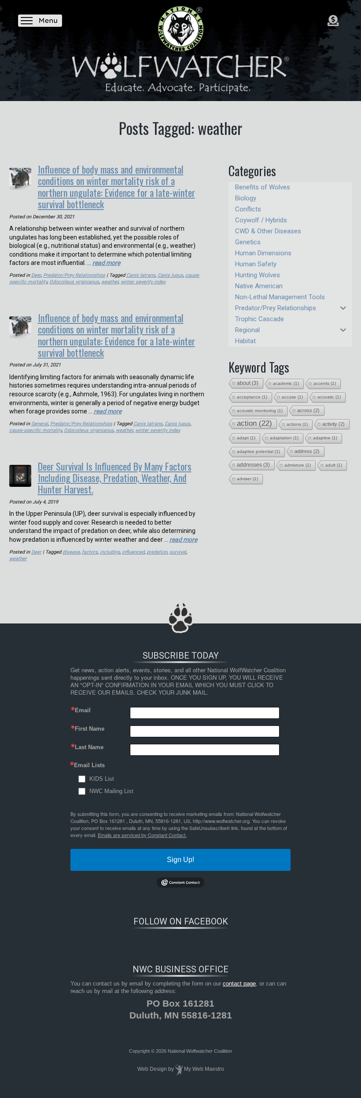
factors (90, 552)
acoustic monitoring (260, 410)
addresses (253, 465)
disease (71, 552)
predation (157, 552)
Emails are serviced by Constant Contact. (142, 834)
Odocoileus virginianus (74, 282)
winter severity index (143, 282)
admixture (297, 465)
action (254, 423)
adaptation (284, 437)
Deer (36, 275)
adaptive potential (258, 451)
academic (286, 383)
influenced (133, 552)
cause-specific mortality (35, 430)
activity (333, 424)
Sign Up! (180, 859)
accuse (292, 397)
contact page (239, 983)
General (39, 424)
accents (324, 383)
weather (109, 282)
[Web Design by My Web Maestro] (179, 1069)
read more (106, 262)
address (307, 451)
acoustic (329, 397)
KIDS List (101, 778)
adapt (246, 437)
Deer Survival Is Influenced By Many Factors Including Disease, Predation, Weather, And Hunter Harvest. (115, 477)
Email (83, 710)
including (110, 552)
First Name (89, 728)
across (308, 410)
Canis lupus (170, 275)
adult (333, 465)
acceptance (252, 397)
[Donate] (333, 20)
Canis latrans (140, 275)
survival (177, 552)
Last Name (89, 747)
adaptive (325, 437)
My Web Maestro (204, 1069)
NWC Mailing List (111, 791)
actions (297, 424)
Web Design (152, 1069)
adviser (247, 478)
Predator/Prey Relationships (74, 275)
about (247, 383)
